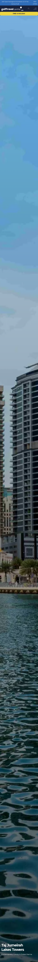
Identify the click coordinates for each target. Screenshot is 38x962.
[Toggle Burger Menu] (35, 8)
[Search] (29, 9)
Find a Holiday (19, 13)
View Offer (35, 3)
